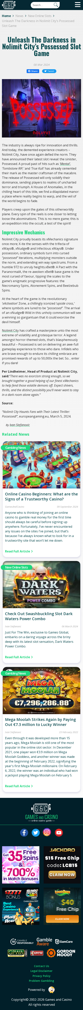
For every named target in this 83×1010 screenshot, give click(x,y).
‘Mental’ (65, 164)
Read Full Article (18, 551)
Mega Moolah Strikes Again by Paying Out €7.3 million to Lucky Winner (40, 722)
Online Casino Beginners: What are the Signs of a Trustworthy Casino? (41, 496)
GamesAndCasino (14, 506)
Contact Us (41, 966)
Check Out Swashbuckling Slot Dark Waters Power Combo (39, 616)
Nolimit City (10, 330)
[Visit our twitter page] (36, 832)
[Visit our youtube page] (59, 832)
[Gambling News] (41, 487)
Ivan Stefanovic (20, 425)
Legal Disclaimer (41, 971)
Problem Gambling (41, 981)
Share (34, 71)
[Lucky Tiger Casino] (62, 924)
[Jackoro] (62, 882)
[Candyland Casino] (21, 882)
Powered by (36, 990)
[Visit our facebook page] (24, 832)
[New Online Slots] (41, 607)
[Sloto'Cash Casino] (21, 924)
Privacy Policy (42, 976)
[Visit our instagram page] (47, 832)
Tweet (50, 71)
